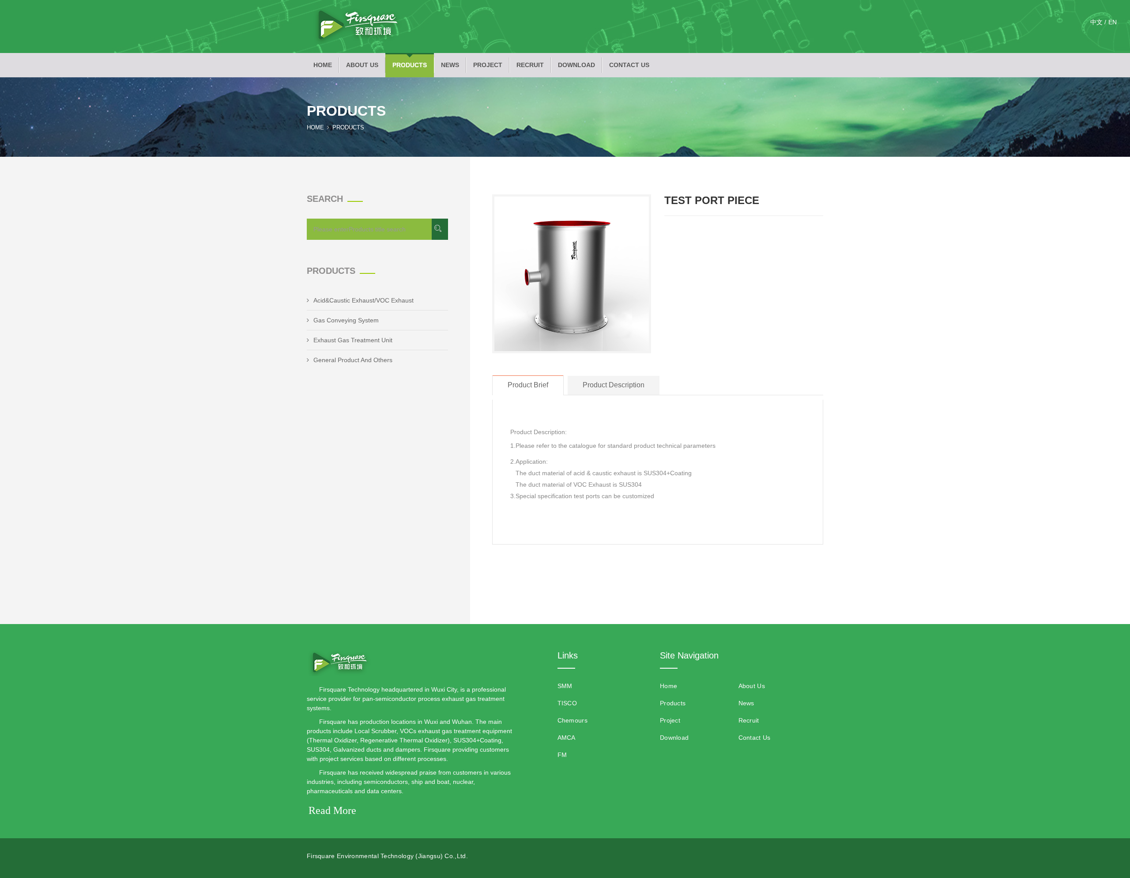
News (450, 64)
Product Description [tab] (613, 385)
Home (322, 64)
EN (1112, 22)
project (487, 64)
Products (409, 64)
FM (562, 754)
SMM (565, 685)
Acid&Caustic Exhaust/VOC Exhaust (363, 300)
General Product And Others (352, 359)
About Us (362, 64)
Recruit (530, 64)
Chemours (572, 720)
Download (576, 64)
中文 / (1098, 22)
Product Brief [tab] (528, 385)
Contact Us (629, 64)
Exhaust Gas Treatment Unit (352, 340)
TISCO (567, 703)
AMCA (566, 737)
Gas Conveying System (346, 320)
